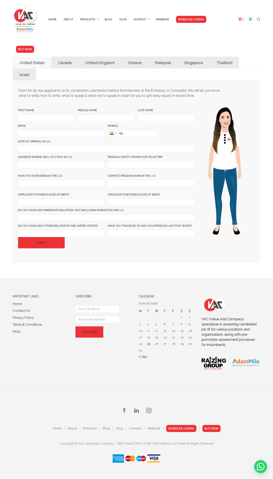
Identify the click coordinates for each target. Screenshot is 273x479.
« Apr (143, 357)
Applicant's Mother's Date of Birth (134, 194)
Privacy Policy (23, 318)
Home (52, 19)
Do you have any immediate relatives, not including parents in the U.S (70, 210)
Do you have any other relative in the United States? (58, 225)
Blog (108, 19)
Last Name (145, 110)
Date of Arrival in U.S (34, 141)
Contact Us (21, 311)
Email (22, 125)
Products (87, 19)
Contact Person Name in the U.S (131, 175)
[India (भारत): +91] (113, 133)
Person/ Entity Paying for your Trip (135, 157)
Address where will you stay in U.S (45, 157)
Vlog (123, 19)
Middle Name (87, 110)
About (68, 19)
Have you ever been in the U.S (40, 175)
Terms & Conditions (27, 324)
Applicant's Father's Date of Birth (43, 194)
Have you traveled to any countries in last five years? (150, 225)
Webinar (162, 19)
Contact (140, 19)
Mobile (113, 125)
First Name (26, 110)
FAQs (16, 332)
